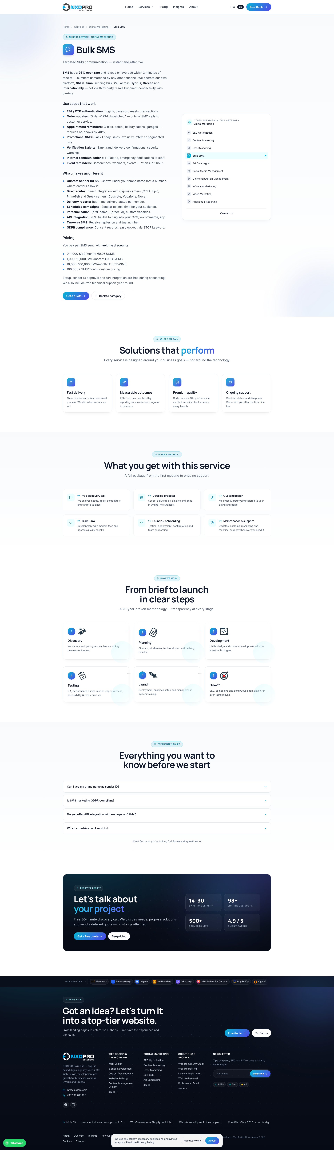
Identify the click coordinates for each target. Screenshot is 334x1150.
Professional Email (188, 1083)
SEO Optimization (154, 1060)
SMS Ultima (84, 83)
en (240, 7)
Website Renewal (188, 1078)
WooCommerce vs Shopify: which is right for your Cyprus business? (152, 1122)
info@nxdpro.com (77, 1089)
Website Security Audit (191, 1063)
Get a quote (73, 296)
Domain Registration (189, 1073)
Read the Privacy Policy (140, 1142)
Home (129, 7)
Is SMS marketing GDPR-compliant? (90, 800)
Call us (264, 1033)
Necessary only (192, 1140)
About (193, 7)
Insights (178, 7)
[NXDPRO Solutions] (78, 7)
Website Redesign (119, 1078)
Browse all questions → (187, 841)
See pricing (119, 936)
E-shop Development (120, 1068)
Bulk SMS (149, 1074)
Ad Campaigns (152, 1079)
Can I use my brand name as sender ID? (93, 786)
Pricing (163, 7)
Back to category (110, 296)
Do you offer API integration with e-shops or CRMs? (101, 814)
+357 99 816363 (76, 1095)
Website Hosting (187, 1068)
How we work (109, 1135)
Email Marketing (153, 1069)
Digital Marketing (99, 26)
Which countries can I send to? (87, 828)
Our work (79, 1135)
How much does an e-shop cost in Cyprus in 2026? (103, 1122)
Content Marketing (154, 1065)
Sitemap (80, 1141)
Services (144, 7)
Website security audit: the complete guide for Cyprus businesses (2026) (200, 1122)
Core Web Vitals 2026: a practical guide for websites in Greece (249, 1122)
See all (112, 1092)
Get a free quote (87, 936)
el (234, 7)
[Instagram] (73, 1105)
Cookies (67, 1141)
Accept (212, 1140)
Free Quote (257, 6)
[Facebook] (66, 1105)
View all (224, 213)
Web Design (115, 1063)
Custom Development (121, 1073)
